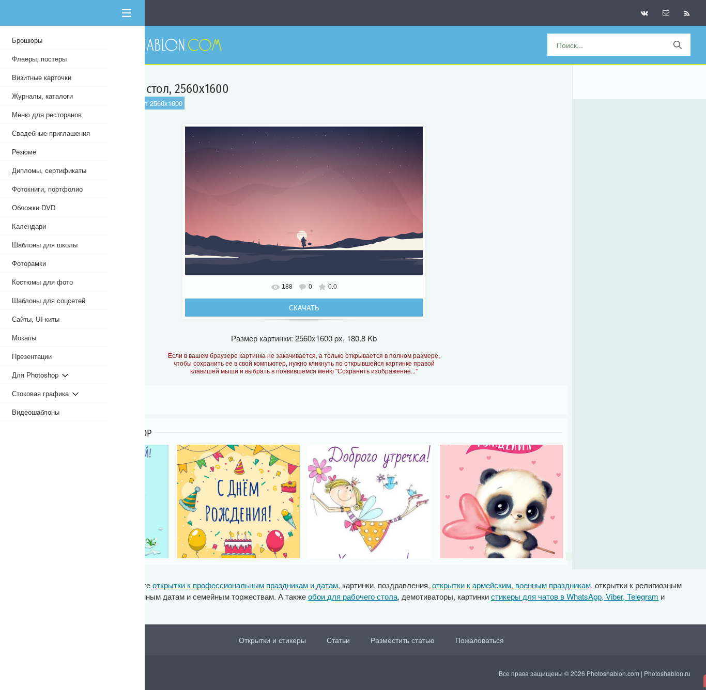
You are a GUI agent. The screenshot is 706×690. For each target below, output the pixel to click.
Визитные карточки (41, 77)
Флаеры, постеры (39, 59)
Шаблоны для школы (45, 244)
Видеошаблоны (35, 412)
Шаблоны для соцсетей (48, 300)
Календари (29, 226)
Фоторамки (29, 263)
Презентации (32, 356)
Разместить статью (403, 640)
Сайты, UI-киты (35, 319)
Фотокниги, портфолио (47, 189)
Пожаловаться (479, 640)
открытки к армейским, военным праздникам (511, 584)
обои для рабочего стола (352, 596)
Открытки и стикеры (272, 640)
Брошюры (27, 40)
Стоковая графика (42, 393)
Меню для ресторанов (47, 114)
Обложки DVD (34, 207)
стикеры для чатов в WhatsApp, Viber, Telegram (574, 596)
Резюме (24, 151)
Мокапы (24, 337)
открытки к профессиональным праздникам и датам (245, 584)
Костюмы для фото (42, 282)
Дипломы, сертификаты (49, 170)
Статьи (338, 640)
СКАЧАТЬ (304, 307)
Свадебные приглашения (51, 133)
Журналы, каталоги (42, 96)
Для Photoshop (37, 375)
